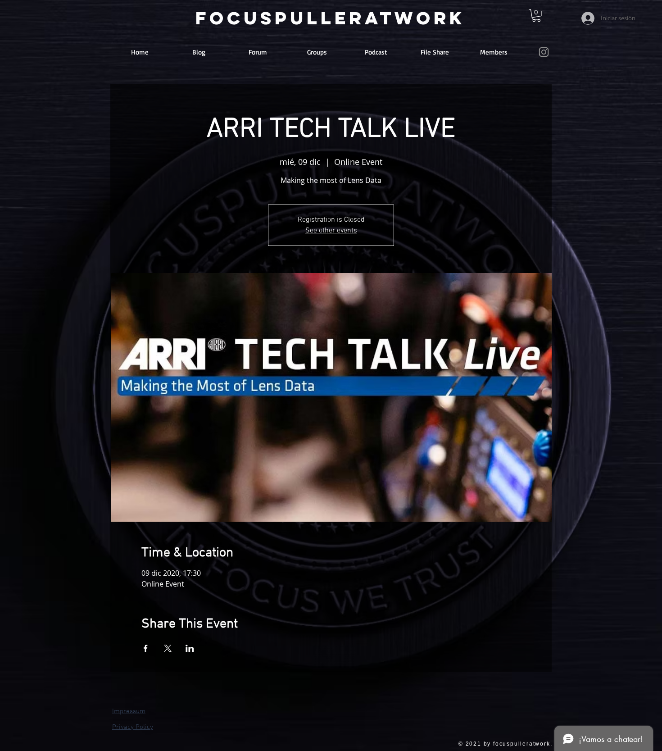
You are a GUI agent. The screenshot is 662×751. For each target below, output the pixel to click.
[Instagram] (543, 52)
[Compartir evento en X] (167, 648)
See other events (331, 230)
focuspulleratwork (330, 18)
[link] (536, 15)
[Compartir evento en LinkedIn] (190, 648)
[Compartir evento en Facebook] (145, 648)
